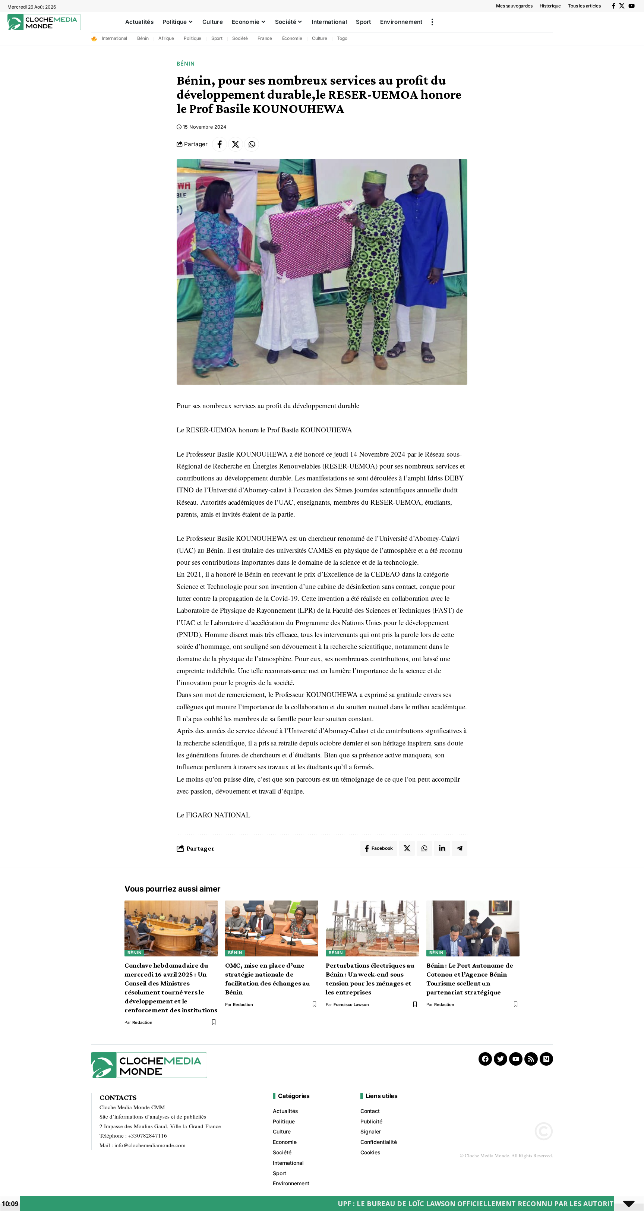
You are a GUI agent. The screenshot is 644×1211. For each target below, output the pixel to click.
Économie (292, 38)
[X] (621, 6)
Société (239, 38)
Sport (216, 38)
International (114, 38)
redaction (142, 1022)
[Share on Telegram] (459, 848)
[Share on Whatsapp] (251, 144)
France (265, 38)
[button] (432, 22)
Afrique (166, 38)
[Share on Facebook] (219, 144)
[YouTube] (631, 6)
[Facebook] (613, 6)
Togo (342, 38)
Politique (192, 38)
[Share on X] (235, 144)
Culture (319, 38)
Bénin (143, 38)
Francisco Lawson (351, 1004)
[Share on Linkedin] (442, 848)
